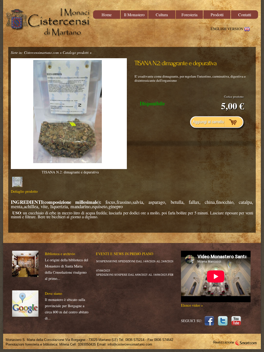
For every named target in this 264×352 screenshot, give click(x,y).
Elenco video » (192, 305)
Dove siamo (53, 293)
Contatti (244, 14)
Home (107, 14)
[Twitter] (223, 318)
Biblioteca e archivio (60, 253)
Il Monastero (134, 14)
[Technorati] (236, 318)
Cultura (162, 14)
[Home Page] (48, 22)
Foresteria (189, 14)
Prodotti (217, 14)
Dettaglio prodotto (24, 191)
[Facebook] (210, 318)
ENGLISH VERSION (227, 28)
